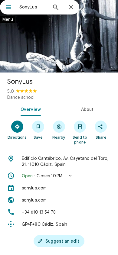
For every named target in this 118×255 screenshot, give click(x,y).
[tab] (29, 109)
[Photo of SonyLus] (59, 36)
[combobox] (33, 7)
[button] (59, 176)
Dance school (20, 97)
